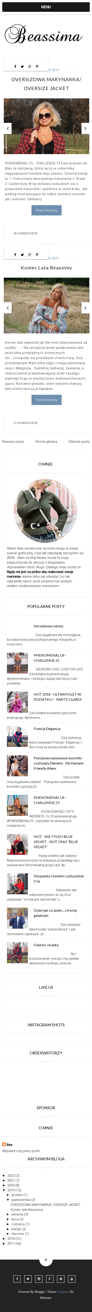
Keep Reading (46, 210)
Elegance (63, 1291)
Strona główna (46, 442)
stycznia (18, 1234)
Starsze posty (79, 442)
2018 (11, 1239)
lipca (15, 1219)
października (21, 1200)
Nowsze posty (13, 442)
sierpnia (17, 1214)
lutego (16, 1229)
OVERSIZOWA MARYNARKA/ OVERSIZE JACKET (45, 1205)
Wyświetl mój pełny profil (21, 1151)
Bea (9, 1145)
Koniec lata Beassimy (46, 267)
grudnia (17, 1195)
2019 (11, 1190)
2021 (11, 1180)
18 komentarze (25, 233)
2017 (11, 1244)
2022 (11, 1176)
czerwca (18, 1224)
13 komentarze (25, 423)
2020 (11, 1185)
